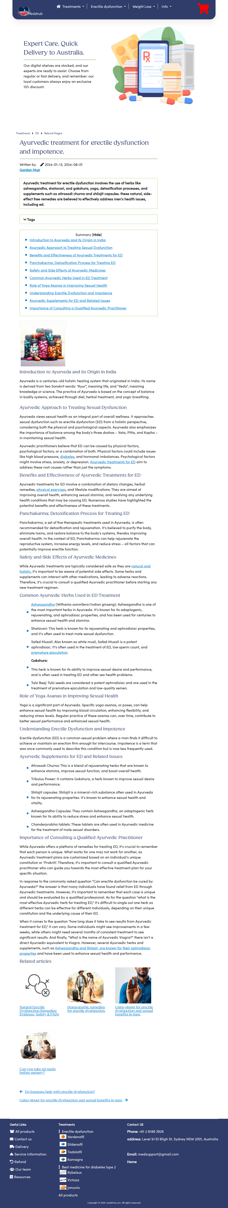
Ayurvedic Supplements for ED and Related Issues (70, 300)
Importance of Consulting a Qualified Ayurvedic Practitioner (78, 307)
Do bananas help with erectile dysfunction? (60, 1092)
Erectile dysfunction (77, 1131)
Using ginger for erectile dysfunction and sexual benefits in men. (134, 1011)
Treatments (23, 133)
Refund (20, 1161)
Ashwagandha (43, 604)
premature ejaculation (49, 652)
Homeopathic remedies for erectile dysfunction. (86, 1009)
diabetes (67, 456)
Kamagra (75, 1159)
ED (37, 133)
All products (25, 1131)
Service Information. (30, 1153)
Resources (22, 1176)
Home (132, 1161)
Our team (23, 1169)
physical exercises (51, 489)
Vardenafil (75, 1136)
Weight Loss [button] (142, 6)
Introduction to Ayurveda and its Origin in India (68, 239)
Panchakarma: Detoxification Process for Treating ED (73, 262)
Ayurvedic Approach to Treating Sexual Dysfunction (71, 247)
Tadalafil (74, 1151)
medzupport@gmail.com (158, 1153)
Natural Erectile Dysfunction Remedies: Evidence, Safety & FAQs (39, 1011)
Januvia (73, 1187)
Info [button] (165, 6)
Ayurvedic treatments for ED (113, 461)
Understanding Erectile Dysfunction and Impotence (71, 292)
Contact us (23, 1138)
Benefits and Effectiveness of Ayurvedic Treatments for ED (76, 254)
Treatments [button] (71, 6)
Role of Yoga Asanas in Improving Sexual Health (68, 285)
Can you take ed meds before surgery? (38, 1071)
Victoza (73, 1179)
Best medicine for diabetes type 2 (88, 1166)
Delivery (22, 1146)
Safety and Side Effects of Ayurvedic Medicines (68, 270)
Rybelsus (74, 1172)
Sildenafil (75, 1144)
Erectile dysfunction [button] (107, 6)
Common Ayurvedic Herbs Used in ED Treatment (69, 277)
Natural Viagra (53, 133)
